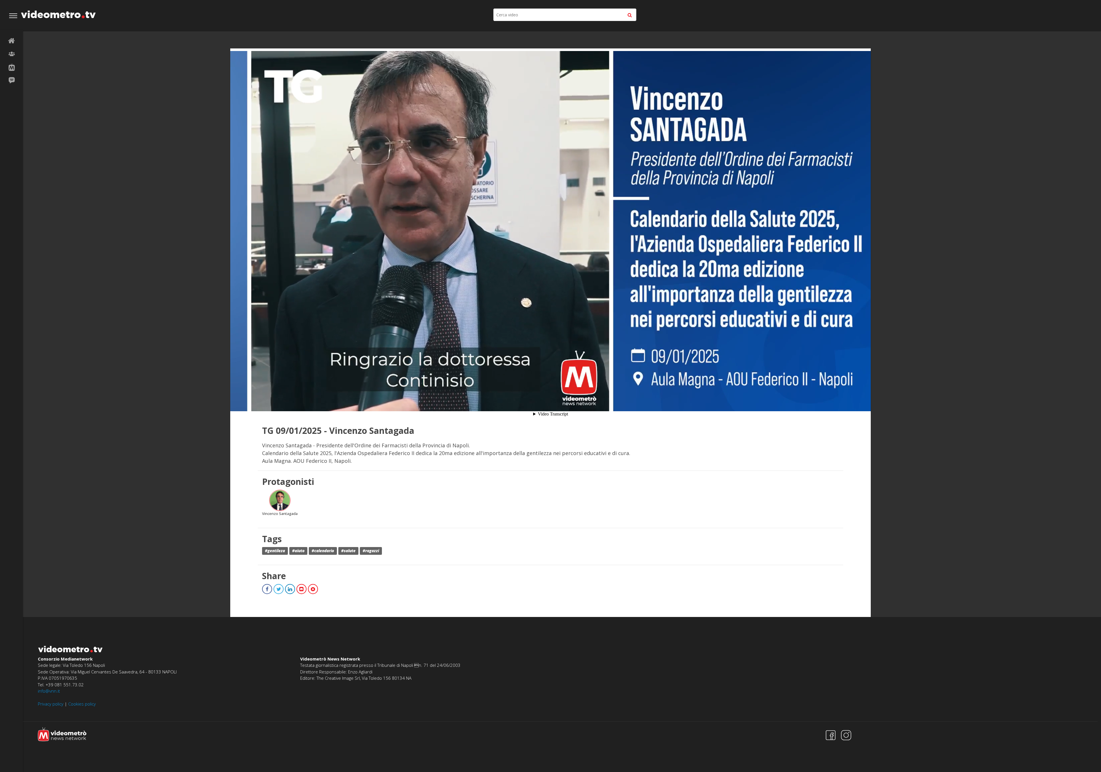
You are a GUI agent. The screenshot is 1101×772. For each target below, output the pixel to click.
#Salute (348, 550)
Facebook (267, 589)
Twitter (279, 589)
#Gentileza (275, 550)
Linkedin (290, 589)
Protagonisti (11, 54)
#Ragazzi (371, 550)
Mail (301, 589)
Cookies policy (82, 704)
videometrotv (58, 14)
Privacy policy (50, 704)
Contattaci (11, 80)
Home (11, 41)
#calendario (323, 550)
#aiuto (298, 550)
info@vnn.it (49, 691)
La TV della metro (11, 67)
